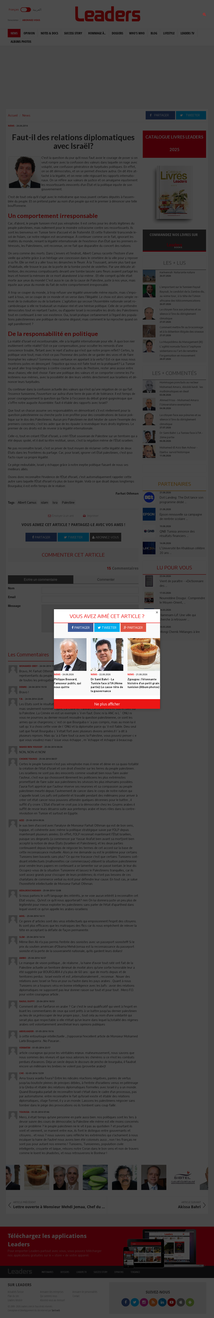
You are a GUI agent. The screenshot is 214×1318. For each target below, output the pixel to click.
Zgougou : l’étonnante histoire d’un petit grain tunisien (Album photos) (143, 683)
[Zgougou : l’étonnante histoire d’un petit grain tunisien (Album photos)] (143, 654)
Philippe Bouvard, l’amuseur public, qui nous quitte (67, 683)
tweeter (108, 627)
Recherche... (153, 13)
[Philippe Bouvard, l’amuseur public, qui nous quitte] (70, 654)
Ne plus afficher (107, 703)
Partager (82, 627)
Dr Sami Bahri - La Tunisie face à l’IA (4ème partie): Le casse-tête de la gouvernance (107, 685)
